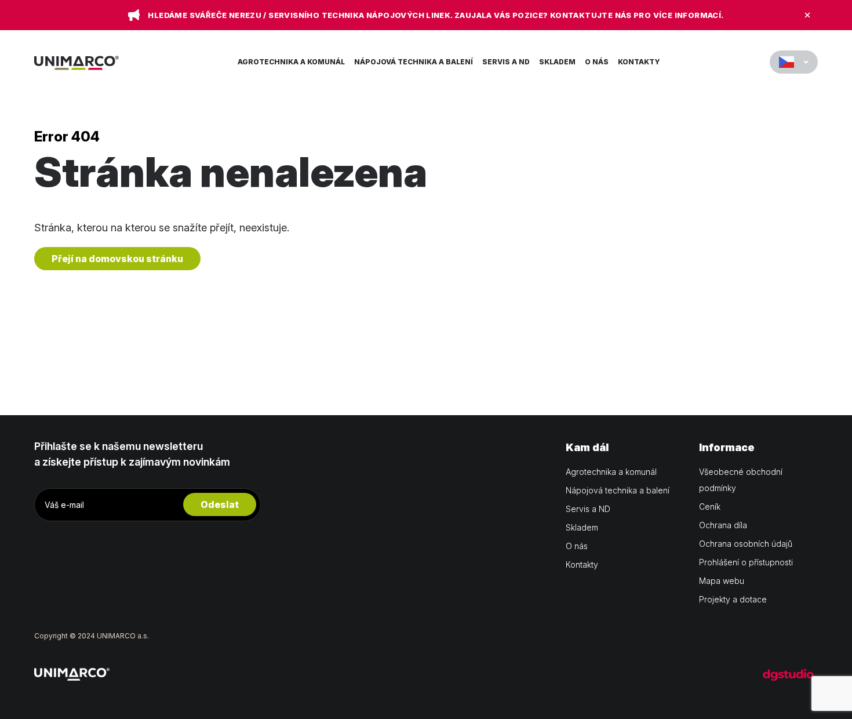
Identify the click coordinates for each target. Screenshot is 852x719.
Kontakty (639, 61)
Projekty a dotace (733, 599)
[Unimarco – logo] (76, 62)
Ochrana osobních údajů (745, 544)
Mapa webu (721, 581)
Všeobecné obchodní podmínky (740, 480)
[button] (794, 62)
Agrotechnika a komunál (291, 61)
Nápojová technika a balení (413, 61)
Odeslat (220, 504)
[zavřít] (807, 15)
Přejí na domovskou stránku (117, 258)
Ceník (709, 506)
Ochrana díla (723, 525)
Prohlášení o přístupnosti (746, 562)
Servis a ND (506, 61)
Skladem (557, 61)
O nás (597, 61)
